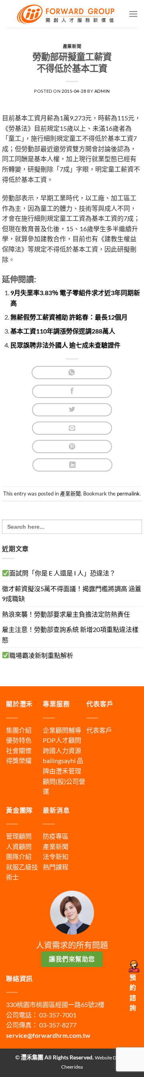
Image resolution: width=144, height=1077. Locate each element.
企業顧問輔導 (62, 730)
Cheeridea (72, 1067)
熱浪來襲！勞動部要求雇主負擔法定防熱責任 (66, 614)
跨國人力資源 (62, 750)
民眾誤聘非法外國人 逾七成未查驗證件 (65, 345)
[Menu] (133, 14)
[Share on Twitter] (72, 409)
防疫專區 (55, 836)
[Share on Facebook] (72, 391)
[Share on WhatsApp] (72, 372)
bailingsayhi (59, 760)
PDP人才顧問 (62, 740)
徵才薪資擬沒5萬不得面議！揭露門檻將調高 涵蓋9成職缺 (71, 594)
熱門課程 (55, 867)
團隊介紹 (19, 856)
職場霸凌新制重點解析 (41, 655)
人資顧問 (19, 846)
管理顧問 (19, 836)
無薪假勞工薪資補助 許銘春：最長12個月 (69, 317)
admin (102, 91)
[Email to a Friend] (72, 428)
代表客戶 (99, 730)
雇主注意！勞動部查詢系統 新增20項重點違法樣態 (70, 634)
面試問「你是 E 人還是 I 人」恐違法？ (62, 573)
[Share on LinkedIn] (72, 465)
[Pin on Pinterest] (72, 446)
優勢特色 (19, 740)
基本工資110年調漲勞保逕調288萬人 (62, 331)
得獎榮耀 (19, 760)
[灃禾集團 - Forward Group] (67, 13)
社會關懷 (19, 750)
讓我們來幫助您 (72, 959)
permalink (128, 493)
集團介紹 (19, 730)
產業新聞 (72, 46)
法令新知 (55, 856)
